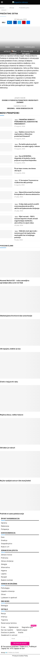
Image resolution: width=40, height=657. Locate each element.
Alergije (4, 564)
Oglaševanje (13, 627)
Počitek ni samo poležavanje (12, 514)
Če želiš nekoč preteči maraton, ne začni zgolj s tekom (27, 145)
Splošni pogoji (22, 630)
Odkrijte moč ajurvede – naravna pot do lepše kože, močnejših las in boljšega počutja (26, 234)
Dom (3, 537)
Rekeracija (5, 526)
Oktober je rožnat (7, 448)
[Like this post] (10, 22)
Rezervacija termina (9, 623)
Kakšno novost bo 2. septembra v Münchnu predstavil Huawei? (24, 134)
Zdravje (11, 7)
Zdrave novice (6, 555)
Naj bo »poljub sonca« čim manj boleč (15, 481)
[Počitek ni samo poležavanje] (20, 497)
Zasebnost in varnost (9, 635)
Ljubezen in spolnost (9, 597)
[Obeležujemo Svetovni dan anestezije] (20, 299)
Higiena (4, 570)
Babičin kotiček (7, 580)
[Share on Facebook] (15, 22)
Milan (15, 51)
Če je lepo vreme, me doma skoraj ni (25, 170)
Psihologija (5, 588)
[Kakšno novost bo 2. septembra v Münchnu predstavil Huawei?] (6, 135)
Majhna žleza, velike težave (11, 415)
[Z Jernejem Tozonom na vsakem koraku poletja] (6, 183)
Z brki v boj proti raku (9, 382)
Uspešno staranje (7, 591)
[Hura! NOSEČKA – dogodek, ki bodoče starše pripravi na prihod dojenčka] (6, 159)
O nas (3, 627)
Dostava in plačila (8, 632)
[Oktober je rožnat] (20, 431)
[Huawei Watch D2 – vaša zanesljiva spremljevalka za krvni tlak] (20, 264)
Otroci (3, 594)
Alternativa (5, 567)
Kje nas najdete (7, 630)
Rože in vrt (5, 547)
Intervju (4, 617)
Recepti (4, 577)
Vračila (20, 632)
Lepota (3, 574)
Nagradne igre (27, 627)
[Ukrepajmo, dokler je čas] (20, 332)
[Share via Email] (28, 22)
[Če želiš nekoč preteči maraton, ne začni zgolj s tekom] (6, 147)
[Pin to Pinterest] (24, 22)
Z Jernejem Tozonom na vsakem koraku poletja (26, 181)
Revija (3, 613)
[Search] (38, 2)
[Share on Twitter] (19, 22)
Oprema (4, 523)
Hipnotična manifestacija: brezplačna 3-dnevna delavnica (27, 193)
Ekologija (4, 605)
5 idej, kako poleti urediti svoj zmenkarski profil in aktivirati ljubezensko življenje (26, 206)
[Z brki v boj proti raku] (20, 365)
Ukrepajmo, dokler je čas (10, 349)
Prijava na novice (20, 643)
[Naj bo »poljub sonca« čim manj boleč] (20, 464)
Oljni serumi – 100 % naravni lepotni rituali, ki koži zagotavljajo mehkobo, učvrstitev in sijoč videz (26, 220)
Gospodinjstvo (6, 543)
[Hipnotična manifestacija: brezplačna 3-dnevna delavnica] (6, 195)
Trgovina (4, 620)
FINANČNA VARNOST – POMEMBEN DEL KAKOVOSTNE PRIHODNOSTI (26, 122)
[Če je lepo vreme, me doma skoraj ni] (6, 171)
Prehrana (4, 558)
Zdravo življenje (7, 561)
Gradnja (4, 540)
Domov (2, 7)
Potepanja (5, 529)
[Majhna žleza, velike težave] (20, 398)
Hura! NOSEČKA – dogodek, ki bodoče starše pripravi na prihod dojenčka (25, 158)
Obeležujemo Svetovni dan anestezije (16, 316)
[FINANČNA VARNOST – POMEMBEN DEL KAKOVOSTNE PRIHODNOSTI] (6, 123)
